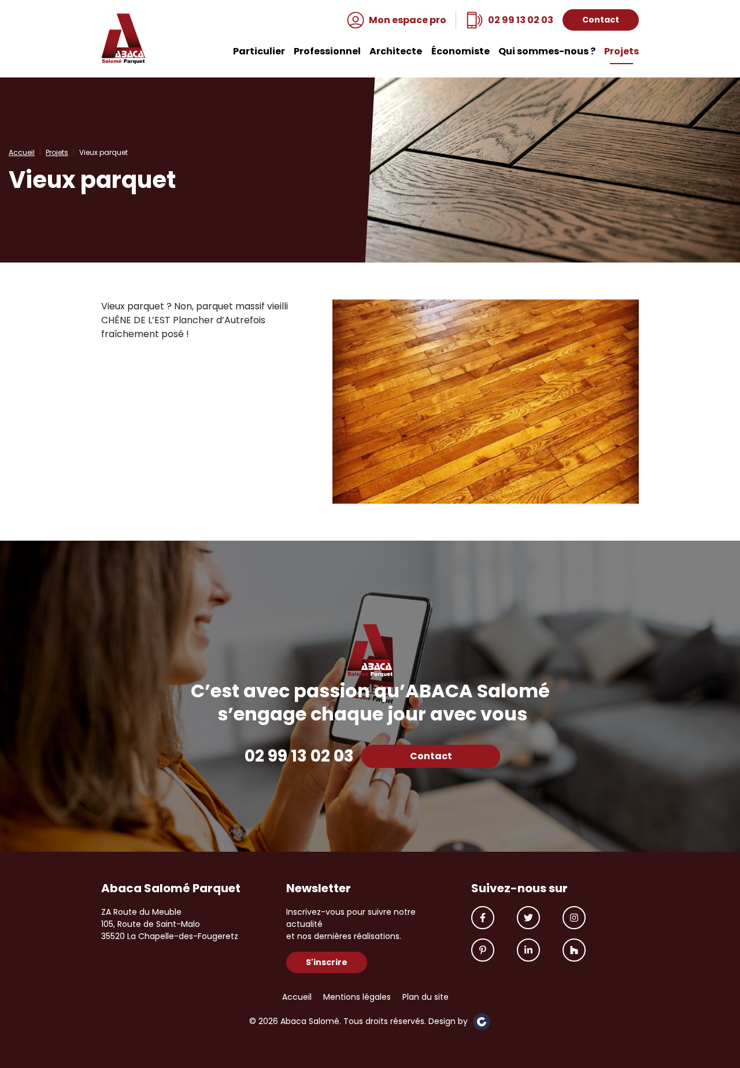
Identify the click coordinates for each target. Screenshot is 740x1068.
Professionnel (327, 52)
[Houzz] (574, 950)
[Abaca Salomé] (123, 38)
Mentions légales (357, 996)
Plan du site (425, 996)
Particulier (259, 52)
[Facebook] (482, 917)
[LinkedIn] (528, 950)
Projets (621, 52)
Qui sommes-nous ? (546, 52)
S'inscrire (326, 962)
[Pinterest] (482, 950)
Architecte (395, 52)
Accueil (22, 152)
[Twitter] (528, 917)
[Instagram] (574, 917)
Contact (600, 19)
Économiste (460, 52)
